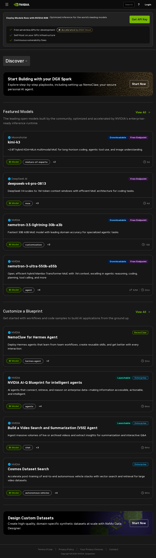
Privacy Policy (66, 549)
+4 (38, 289)
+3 (37, 203)
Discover (15, 61)
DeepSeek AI (19, 178)
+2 (54, 161)
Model (15, 161)
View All (141, 112)
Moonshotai (19, 137)
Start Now (139, 84)
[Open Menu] (7, 4)
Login (148, 4)
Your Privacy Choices (91, 549)
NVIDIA (16, 220)
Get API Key (139, 19)
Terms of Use (45, 549)
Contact (113, 549)
